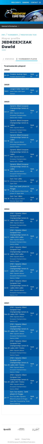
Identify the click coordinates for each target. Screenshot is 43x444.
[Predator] (21, 429)
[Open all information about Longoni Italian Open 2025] (37, 91)
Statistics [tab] (9, 59)
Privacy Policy (26, 439)
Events (16, 2)
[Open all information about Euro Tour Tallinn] (37, 198)
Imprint (17, 439)
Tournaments (13, 35)
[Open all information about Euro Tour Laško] (37, 181)
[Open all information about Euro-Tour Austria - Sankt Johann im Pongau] (37, 398)
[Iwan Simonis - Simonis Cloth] (35, 429)
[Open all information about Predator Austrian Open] (37, 75)
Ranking (25, 2)
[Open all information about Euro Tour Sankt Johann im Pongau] (37, 190)
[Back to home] (15, 13)
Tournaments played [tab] (27, 59)
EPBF (3, 35)
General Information (10, 26)
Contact (34, 2)
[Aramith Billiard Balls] (7, 429)
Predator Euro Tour (28, 35)
